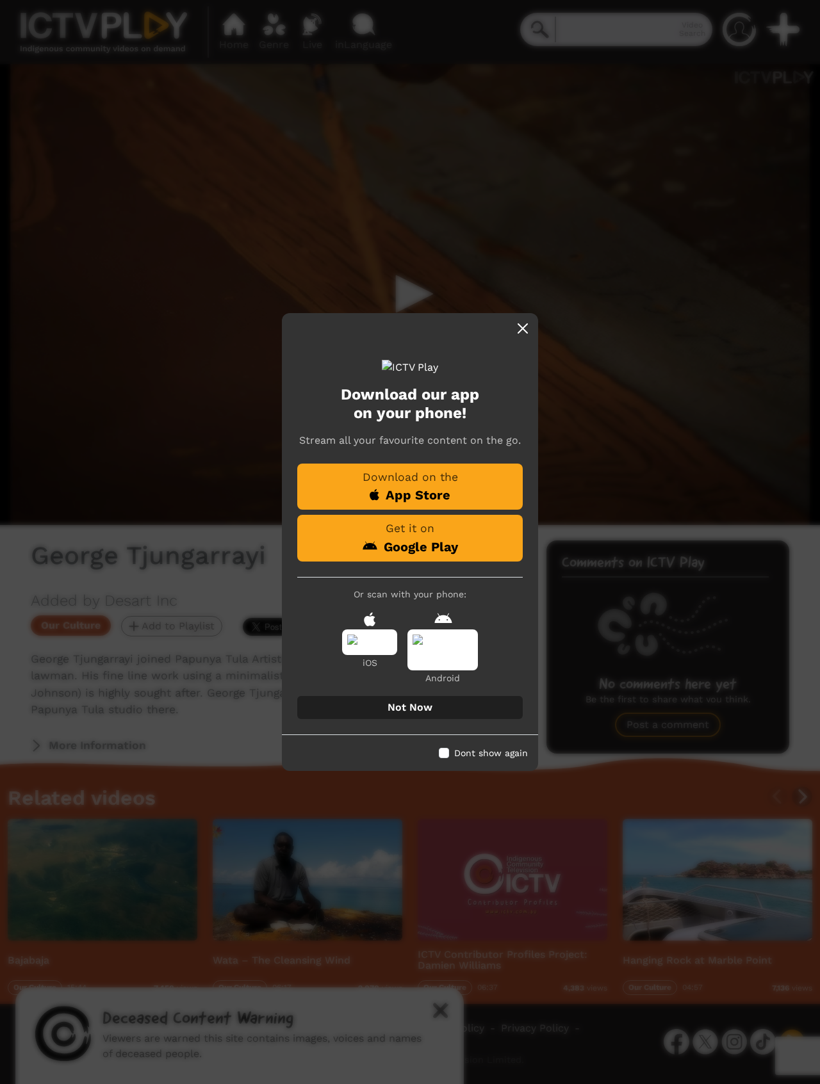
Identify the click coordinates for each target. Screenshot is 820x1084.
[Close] (522, 328)
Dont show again (491, 753)
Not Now (410, 707)
